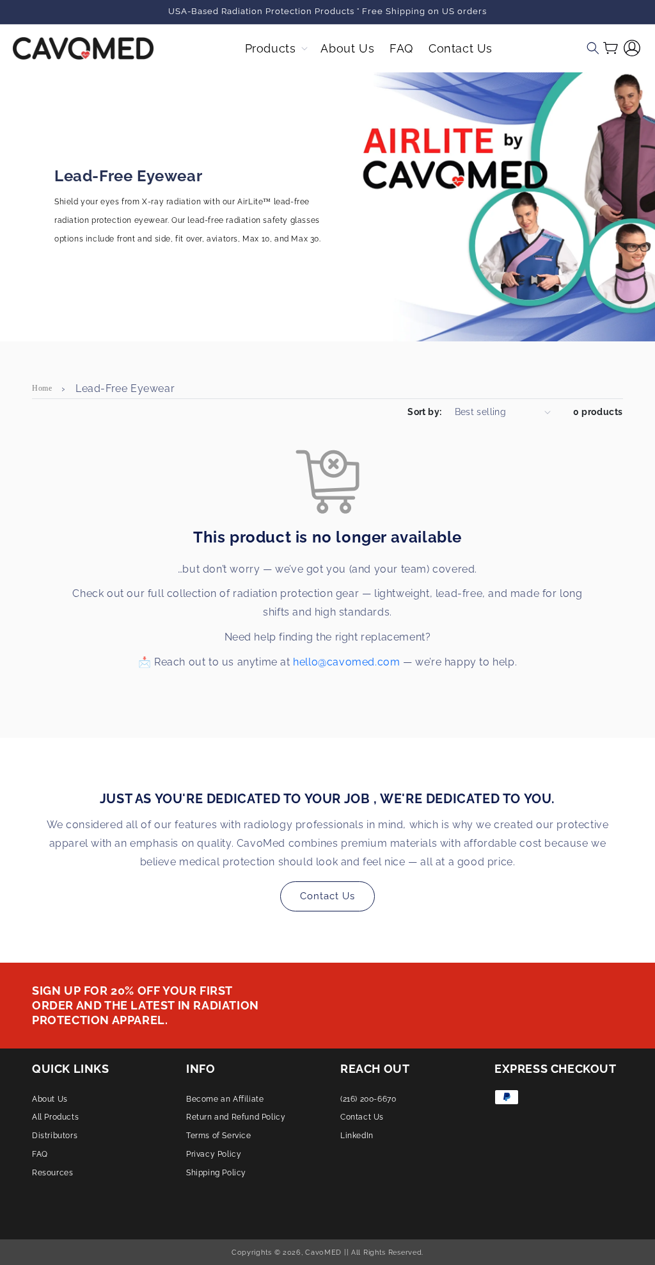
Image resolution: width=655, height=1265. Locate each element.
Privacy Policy (213, 1154)
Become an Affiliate (225, 1099)
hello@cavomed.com (346, 662)
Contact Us (327, 896)
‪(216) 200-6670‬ (368, 1099)
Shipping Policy (216, 1172)
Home (42, 388)
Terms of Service (218, 1135)
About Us (50, 1099)
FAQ (40, 1154)
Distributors (54, 1135)
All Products (55, 1117)
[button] (275, 48)
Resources (52, 1172)
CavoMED (323, 1252)
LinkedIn (357, 1135)
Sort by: (424, 412)
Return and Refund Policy (235, 1117)
